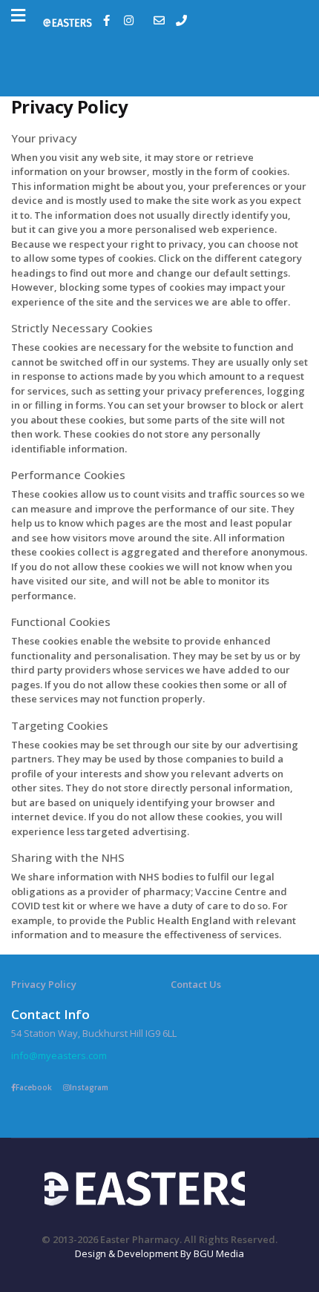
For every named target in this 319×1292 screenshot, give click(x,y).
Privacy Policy (43, 984)
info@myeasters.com (59, 1055)
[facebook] (108, 20)
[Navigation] (18, 15)
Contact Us (196, 984)
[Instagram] (130, 20)
